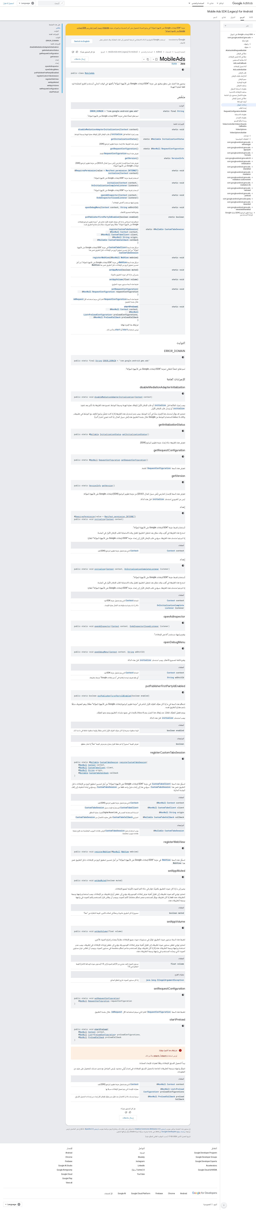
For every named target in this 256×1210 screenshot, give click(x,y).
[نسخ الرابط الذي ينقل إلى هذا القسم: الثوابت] (174, 343)
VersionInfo (178, 158)
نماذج (211, 3)
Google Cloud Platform (140, 1193)
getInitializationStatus (123, 139)
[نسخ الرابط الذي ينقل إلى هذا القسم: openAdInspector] (161, 616)
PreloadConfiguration (100, 314)
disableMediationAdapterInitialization (98, 129)
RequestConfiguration (172, 148)
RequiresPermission (86, 170)
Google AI (122, 1193)
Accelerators (211, 1165)
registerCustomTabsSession (123, 229)
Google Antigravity (64, 1170)
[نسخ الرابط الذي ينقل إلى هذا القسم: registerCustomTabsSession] (147, 752)
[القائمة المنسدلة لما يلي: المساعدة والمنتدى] (188, 3)
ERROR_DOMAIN (96, 111)
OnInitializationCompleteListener (109, 185)
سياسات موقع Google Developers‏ (173, 1132)
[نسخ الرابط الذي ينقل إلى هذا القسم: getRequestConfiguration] (151, 450)
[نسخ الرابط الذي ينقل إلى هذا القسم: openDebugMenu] (161, 642)
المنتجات (168, 52)
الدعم (215, 17)
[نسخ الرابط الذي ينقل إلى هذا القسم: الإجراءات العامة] (164, 379)
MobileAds (89, 73)
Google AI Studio (65, 1165)
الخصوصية (207, 1204)
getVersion (130, 158)
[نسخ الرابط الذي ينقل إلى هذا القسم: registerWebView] (161, 842)
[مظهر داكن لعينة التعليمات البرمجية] (183, 70)
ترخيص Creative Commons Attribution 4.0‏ (150, 1129)
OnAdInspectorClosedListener (112, 197)
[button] (238, 34)
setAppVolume (116, 279)
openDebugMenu (92, 207)
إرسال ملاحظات (79, 59)
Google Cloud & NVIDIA (207, 1170)
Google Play (67, 1178)
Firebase (68, 1161)
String (180, 111)
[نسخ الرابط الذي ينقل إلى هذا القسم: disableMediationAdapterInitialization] (137, 387)
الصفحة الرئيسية (180, 52)
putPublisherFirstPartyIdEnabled (102, 217)
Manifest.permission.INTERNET (121, 170)
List (86, 314)
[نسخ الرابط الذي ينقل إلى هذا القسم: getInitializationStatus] (156, 425)
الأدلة (251, 17)
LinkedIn (141, 1165)
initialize (116, 134)
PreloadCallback (112, 317)
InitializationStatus (173, 139)
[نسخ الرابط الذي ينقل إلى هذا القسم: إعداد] (177, 507)
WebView (125, 257)
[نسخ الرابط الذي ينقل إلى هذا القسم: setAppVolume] (164, 921)
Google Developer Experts (206, 1161)
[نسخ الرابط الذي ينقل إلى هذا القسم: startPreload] (167, 1019)
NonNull (156, 148)
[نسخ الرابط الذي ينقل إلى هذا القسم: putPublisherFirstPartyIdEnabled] (143, 686)
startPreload (130, 306)
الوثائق (221, 3)
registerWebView (101, 257)
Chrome (68, 1157)
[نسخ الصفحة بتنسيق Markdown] (148, 59)
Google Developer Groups (206, 1157)
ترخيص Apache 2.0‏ (92, 1129)
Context (124, 129)
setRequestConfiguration (124, 289)
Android (69, 1153)
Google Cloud (66, 1174)
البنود (215, 1204)
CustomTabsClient (120, 234)
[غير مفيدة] (73, 52)
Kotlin (174, 63)
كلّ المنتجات (108, 1193)
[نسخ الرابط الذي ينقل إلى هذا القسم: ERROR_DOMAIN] (161, 351)
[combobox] (51, 3)
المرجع (242, 17)
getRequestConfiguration (123, 148)
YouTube (141, 1174)
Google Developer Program (205, 1153)
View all (69, 1183)
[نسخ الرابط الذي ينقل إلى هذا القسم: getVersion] (169, 476)
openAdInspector (109, 195)
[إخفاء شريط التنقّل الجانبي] (224, 1205)
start (125, 329)
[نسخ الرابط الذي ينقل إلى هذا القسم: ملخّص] (174, 97)
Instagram (140, 1161)
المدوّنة (142, 1153)
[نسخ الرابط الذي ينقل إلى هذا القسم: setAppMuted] (165, 871)
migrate (106, 28)
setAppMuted (115, 270)
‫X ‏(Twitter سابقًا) (138, 1170)
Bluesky (141, 1157)
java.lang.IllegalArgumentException (165, 980)
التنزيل (233, 17)
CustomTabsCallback (118, 240)
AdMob (248, 3)
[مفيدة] (77, 52)
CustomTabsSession (174, 229)
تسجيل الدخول (8, 3)
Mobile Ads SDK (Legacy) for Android (230, 11)
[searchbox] (238, 26)
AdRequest (78, 299)
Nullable (156, 139)
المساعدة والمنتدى (198, 3)
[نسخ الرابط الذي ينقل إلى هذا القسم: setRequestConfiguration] (151, 988)
